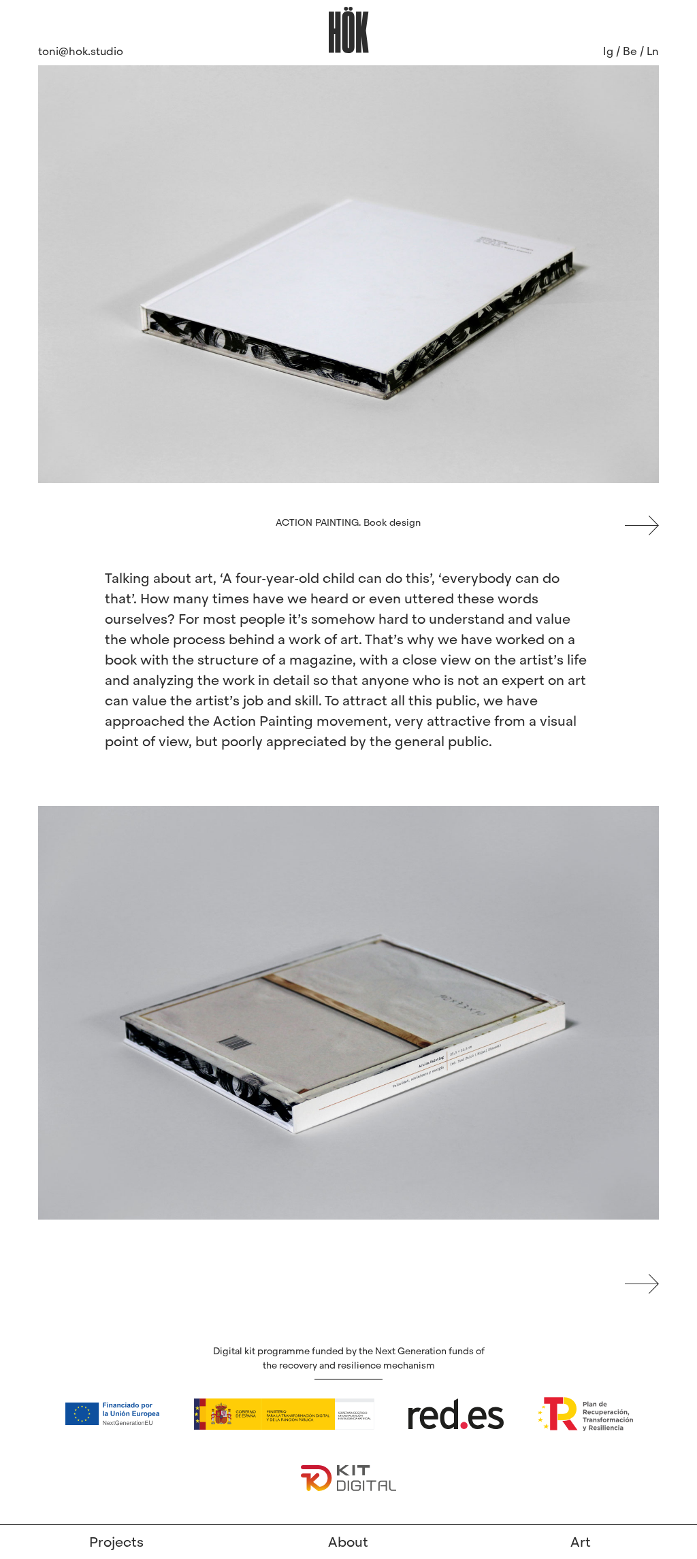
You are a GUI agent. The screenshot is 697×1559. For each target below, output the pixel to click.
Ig (608, 51)
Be (630, 51)
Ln (653, 51)
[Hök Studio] (349, 29)
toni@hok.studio (80, 51)
